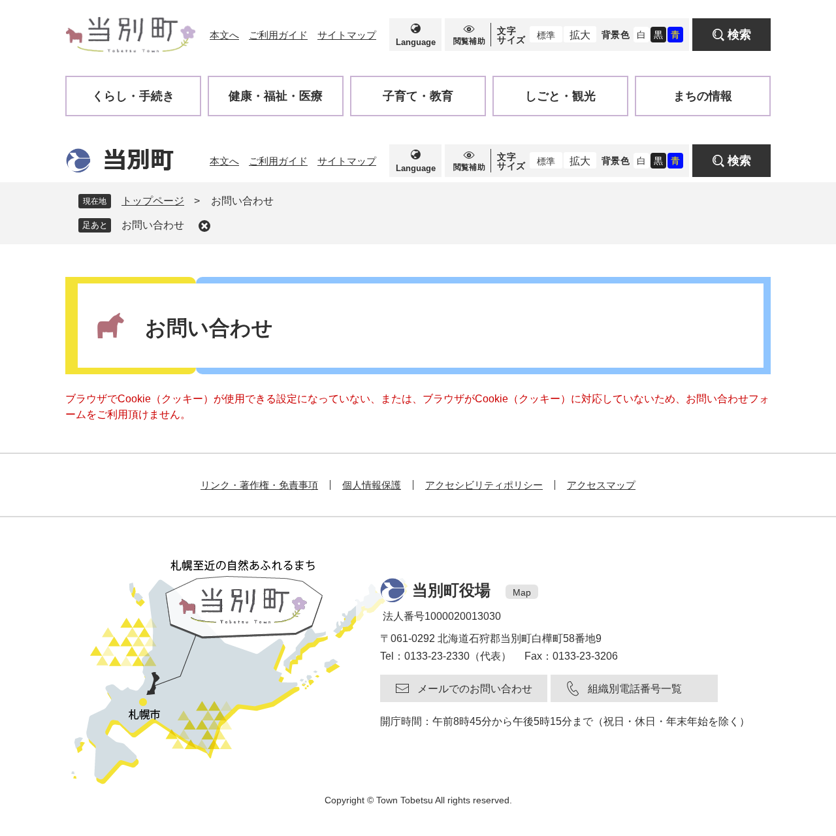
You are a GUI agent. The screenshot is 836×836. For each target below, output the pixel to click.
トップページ (152, 200)
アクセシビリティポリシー (484, 484)
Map (522, 592)
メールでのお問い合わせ (474, 688)
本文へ (224, 35)
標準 (546, 35)
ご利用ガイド (278, 35)
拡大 (580, 34)
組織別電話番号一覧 (635, 688)
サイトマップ (346, 35)
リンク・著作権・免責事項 (259, 484)
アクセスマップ (601, 484)
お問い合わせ (152, 225)
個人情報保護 (371, 484)
